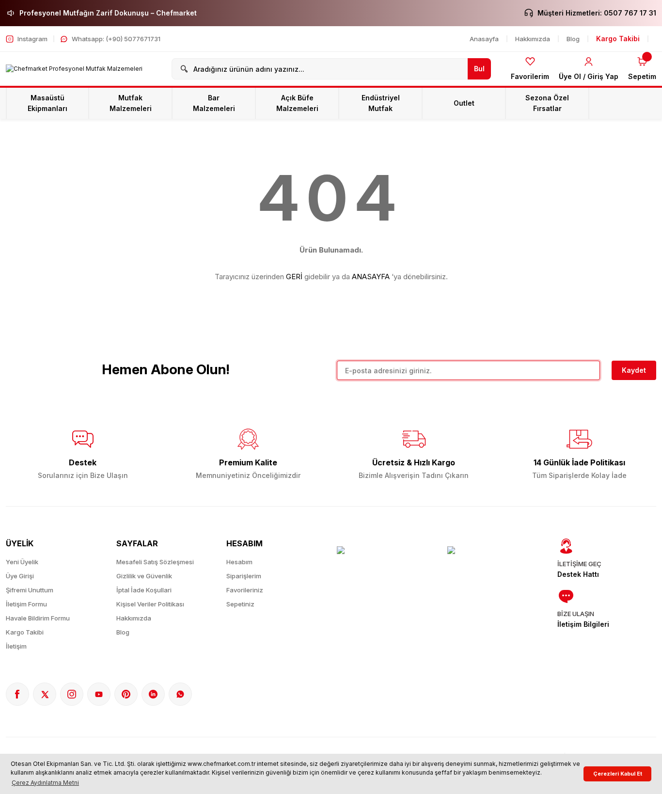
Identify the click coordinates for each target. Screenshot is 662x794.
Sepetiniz (240, 604)
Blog (122, 632)
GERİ (294, 276)
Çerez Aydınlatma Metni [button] (45, 782)
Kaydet (634, 370)
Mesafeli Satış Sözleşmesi (155, 562)
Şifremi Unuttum (29, 590)
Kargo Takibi (25, 632)
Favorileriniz (244, 590)
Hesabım (239, 562)
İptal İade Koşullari (144, 590)
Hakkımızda (133, 618)
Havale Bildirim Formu (38, 618)
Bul (479, 68)
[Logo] (74, 69)
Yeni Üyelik (22, 562)
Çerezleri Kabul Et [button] (617, 774)
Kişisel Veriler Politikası (150, 604)
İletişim (16, 646)
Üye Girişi (20, 576)
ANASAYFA (371, 276)
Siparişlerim (243, 576)
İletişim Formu (26, 604)
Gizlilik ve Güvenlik (144, 576)
